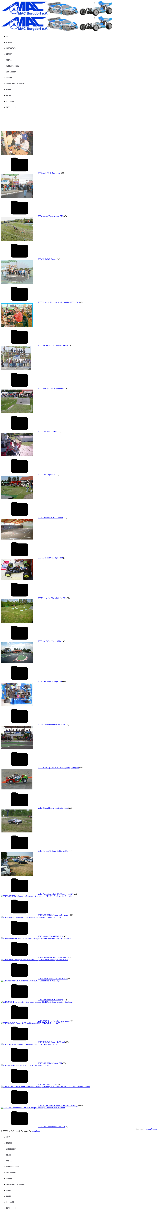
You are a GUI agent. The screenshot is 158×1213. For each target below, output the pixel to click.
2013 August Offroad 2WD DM (50, 936)
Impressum (10, 101)
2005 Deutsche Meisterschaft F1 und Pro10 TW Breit (59, 302)
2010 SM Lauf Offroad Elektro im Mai (53, 851)
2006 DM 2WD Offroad (47, 431)
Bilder (8, 89)
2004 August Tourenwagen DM (50, 216)
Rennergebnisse (12, 66)
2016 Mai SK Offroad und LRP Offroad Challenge (58, 1105)
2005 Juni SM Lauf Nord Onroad (51, 388)
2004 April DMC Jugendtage (49, 173)
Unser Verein (11, 48)
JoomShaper (36, 1131)
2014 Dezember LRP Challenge (50, 1000)
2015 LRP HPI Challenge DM (50, 1063)
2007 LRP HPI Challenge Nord (50, 558)
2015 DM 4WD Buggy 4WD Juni (51, 1042)
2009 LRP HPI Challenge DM (50, 681)
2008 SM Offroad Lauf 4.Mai (49, 641)
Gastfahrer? (11, 72)
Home (8, 36)
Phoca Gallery (151, 1129)
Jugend (9, 78)
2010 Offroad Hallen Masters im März (53, 808)
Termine (9, 42)
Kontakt (9, 60)
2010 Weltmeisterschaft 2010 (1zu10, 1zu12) (55, 894)
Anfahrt (9, 54)
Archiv (8, 95)
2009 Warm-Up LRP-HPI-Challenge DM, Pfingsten (58, 768)
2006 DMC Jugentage (46, 474)
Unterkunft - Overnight (15, 83)
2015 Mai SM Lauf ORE (48, 1084)
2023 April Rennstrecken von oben (51, 1127)
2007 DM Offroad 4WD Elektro (50, 518)
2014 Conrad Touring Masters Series (52, 979)
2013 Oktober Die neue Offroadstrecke (53, 957)
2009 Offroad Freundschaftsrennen (51, 724)
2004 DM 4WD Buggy (47, 259)
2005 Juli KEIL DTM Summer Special (53, 345)
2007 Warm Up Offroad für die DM (52, 598)
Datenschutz (11, 107)
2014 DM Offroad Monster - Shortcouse (53, 1021)
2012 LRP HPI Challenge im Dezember (53, 915)
